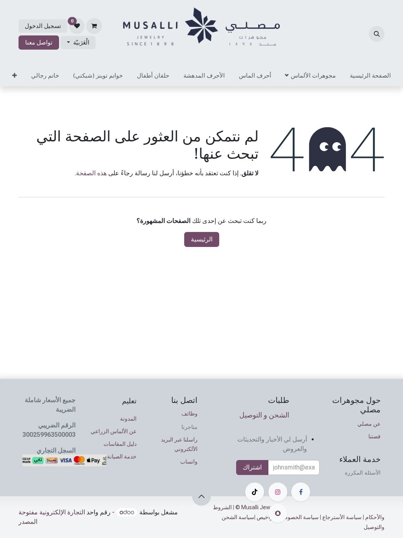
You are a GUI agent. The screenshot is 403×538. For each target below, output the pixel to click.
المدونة (128, 419)
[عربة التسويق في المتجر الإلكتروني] (94, 26)
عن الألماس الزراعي (114, 431)
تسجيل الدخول (43, 26)
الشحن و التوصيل (264, 415)
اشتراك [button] (252, 467)
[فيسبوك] (300, 491)
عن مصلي (369, 424)
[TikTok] (254, 491)
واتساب (189, 461)
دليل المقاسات (120, 444)
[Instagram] (277, 491)
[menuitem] (370, 75)
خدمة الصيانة (122, 456)
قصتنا (374, 436)
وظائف (189, 413)
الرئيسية (202, 239)
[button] (377, 34)
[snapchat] (277, 513)
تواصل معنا (38, 42)
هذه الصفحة (91, 173)
